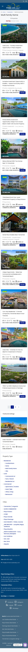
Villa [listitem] (6, 471)
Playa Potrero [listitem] (8, 511)
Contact (11, 596)
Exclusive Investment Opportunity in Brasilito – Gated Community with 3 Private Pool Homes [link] (13, 83)
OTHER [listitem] (6, 514)
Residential (10, 12)
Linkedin (11, 605)
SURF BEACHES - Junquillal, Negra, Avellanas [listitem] (14, 525)
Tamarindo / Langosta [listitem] (11, 506)
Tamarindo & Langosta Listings (10, 639)
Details (22, 55)
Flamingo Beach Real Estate (10, 626)
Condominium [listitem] (9, 463)
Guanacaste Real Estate (10, 616)
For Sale (17, 25)
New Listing (22, 25)
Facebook (10, 602)
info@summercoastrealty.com (11, 562)
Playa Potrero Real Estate (9, 623)
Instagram (20, 602)
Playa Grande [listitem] (8, 517)
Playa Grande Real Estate (9, 635)
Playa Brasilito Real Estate (9, 632)
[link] (14, 33)
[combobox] (16, 21)
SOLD (24, 177)
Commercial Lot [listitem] (10, 476)
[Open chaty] (25, 645)
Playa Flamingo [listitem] (8, 519)
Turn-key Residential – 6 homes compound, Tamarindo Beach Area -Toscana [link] (13, 314)
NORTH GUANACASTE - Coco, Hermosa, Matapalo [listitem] (12, 532)
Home (4, 12)
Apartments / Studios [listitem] (12, 486)
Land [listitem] (5, 473)
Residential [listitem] (7, 461)
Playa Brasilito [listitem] (8, 529)
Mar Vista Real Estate (8, 629)
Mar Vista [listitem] (7, 541)
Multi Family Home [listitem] (11, 468)
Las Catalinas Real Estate (9, 619)
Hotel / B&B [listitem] (8, 489)
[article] (14, 434)
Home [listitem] (7, 466)
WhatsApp (15, 608)
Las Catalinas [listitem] (8, 536)
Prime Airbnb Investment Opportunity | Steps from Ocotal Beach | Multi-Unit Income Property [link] (13, 122)
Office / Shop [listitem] (9, 492)
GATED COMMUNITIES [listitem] (10, 509)
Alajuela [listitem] (6, 544)
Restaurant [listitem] (8, 494)
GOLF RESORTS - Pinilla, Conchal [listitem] (13, 522)
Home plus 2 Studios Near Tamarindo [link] (13, 235)
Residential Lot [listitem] (9, 481)
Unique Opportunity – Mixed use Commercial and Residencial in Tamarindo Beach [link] (12, 274)
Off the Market (22, 365)
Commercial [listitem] (7, 484)
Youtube (19, 605)
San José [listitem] (6, 539)
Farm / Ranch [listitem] (9, 479)
